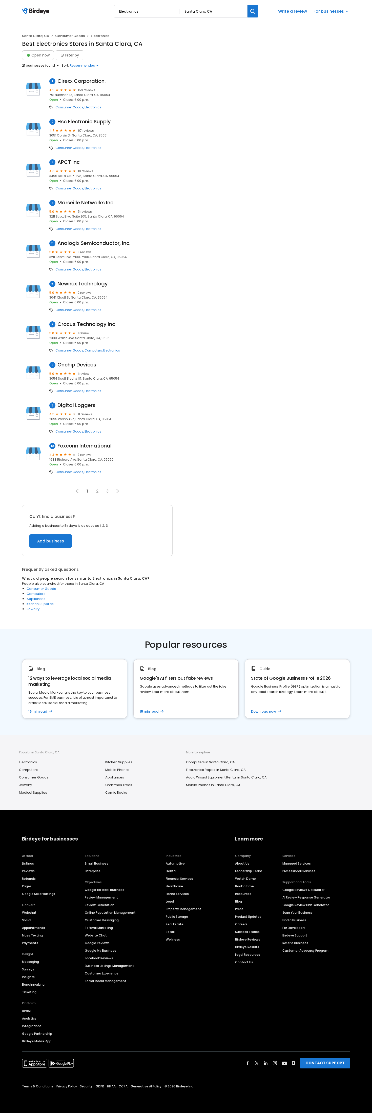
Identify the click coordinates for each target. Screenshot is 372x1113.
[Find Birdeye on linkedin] (266, 1063)
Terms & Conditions (37, 1086)
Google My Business (100, 950)
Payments (30, 943)
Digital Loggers (76, 405)
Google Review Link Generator (305, 905)
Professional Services (298, 871)
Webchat (29, 912)
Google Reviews (97, 943)
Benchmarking (33, 984)
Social (26, 920)
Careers (241, 924)
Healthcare (174, 886)
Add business (50, 541)
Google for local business (104, 890)
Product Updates (248, 916)
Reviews (28, 871)
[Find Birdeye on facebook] (248, 1063)
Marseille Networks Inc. (85, 203)
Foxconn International (84, 446)
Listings (28, 863)
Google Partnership (37, 1033)
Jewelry (33, 609)
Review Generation (99, 905)
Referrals (29, 878)
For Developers (293, 928)
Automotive (175, 863)
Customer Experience (101, 973)
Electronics (93, 107)
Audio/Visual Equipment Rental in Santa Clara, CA (226, 777)
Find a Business (294, 920)
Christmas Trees (118, 785)
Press (239, 909)
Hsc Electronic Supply (84, 122)
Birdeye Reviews (247, 939)
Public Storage (177, 916)
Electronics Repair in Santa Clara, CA (216, 769)
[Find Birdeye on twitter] (257, 1063)
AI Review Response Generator (306, 897)
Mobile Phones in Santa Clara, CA (213, 785)
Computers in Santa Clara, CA (210, 762)
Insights (28, 977)
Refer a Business (295, 943)
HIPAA (111, 1086)
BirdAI (26, 1011)
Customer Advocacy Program (305, 950)
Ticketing (29, 992)
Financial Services (179, 878)
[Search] (252, 11)
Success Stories (247, 932)
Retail (170, 932)
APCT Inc (68, 162)
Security (86, 1086)
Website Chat (96, 935)
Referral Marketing (99, 928)
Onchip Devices (76, 365)
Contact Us (244, 962)
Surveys (28, 969)
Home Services (177, 894)
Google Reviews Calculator (303, 890)
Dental (171, 871)
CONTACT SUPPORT (325, 1063)
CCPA (123, 1086)
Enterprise (92, 871)
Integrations (32, 1026)
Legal (170, 901)
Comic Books (116, 792)
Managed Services (296, 863)
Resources (243, 894)
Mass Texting (32, 935)
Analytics (29, 1018)
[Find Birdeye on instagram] (275, 1063)
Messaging (30, 962)
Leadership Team (248, 871)
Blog (238, 901)
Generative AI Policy (146, 1086)
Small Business (96, 863)
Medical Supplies (33, 792)
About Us (242, 863)
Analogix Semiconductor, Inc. (93, 243)
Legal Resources (247, 954)
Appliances (36, 598)
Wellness (173, 939)
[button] (117, 491)
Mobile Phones (117, 769)
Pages (27, 886)
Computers (93, 350)
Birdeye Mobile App (36, 1041)
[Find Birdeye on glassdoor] (293, 1063)
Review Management (101, 897)
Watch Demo (245, 878)
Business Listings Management (109, 966)
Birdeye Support (294, 935)
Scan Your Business (297, 912)
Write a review (292, 11)
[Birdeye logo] (36, 11)
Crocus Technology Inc (86, 324)
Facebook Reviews (99, 958)
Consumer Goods (70, 35)
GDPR (100, 1086)
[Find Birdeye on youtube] (284, 1063)
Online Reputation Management (110, 912)
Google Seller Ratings (38, 894)
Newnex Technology (82, 284)
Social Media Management (105, 981)
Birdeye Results (247, 947)
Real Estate (174, 924)
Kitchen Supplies (40, 603)
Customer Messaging (102, 920)
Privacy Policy (66, 1086)
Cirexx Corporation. (81, 81)
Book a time (244, 886)
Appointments (33, 928)
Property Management (183, 909)
